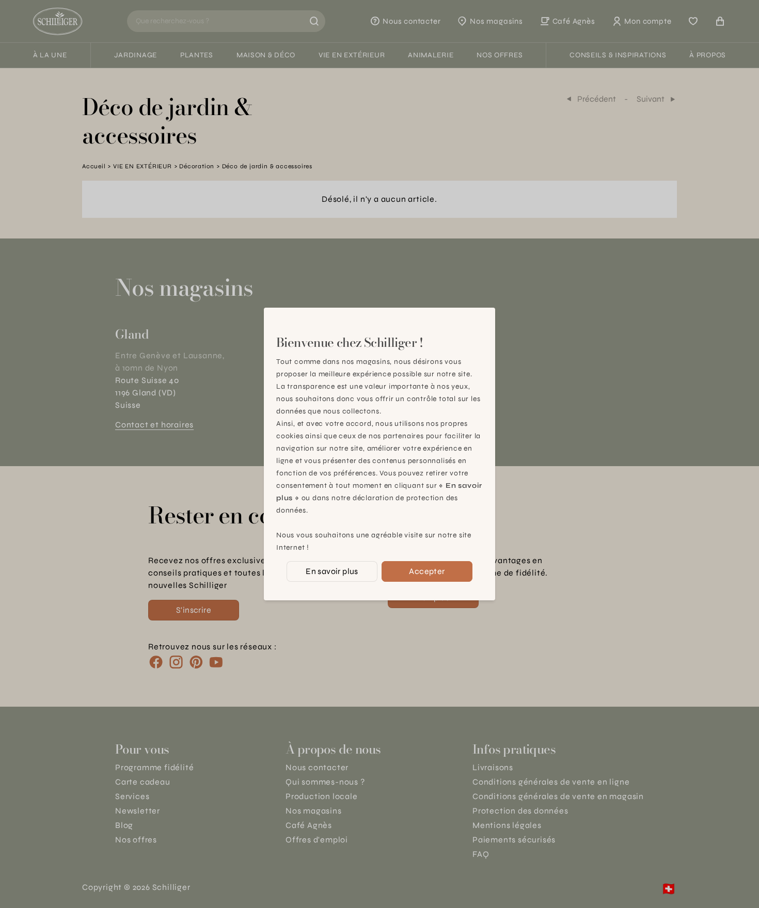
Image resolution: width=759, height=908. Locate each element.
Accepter (427, 571)
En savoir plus (332, 571)
